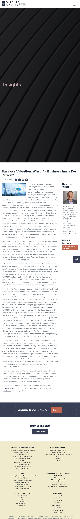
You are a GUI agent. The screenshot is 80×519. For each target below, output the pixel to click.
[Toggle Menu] (75, 2)
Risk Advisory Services (22, 464)
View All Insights (40, 431)
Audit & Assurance (57, 448)
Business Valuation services (15, 388)
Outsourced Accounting (57, 484)
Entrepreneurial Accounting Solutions (58, 474)
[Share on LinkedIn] (23, 180)
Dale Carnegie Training (22, 454)
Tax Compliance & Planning (22, 486)
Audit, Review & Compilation (57, 450)
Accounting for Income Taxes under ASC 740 (22, 476)
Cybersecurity (22, 496)
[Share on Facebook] (16, 180)
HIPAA (57, 456)
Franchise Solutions (58, 482)
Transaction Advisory (22, 468)
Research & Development (22, 482)
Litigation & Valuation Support (22, 462)
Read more (72, 233)
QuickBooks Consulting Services (57, 486)
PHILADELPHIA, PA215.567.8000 (57, 511)
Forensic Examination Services (22, 456)
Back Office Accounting (58, 478)
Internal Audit (22, 460)
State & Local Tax (22, 484)
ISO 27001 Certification (22, 504)
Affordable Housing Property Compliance (22, 450)
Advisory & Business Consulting (68, 248)
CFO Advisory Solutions (57, 480)
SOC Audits (57, 460)
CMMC (22, 498)
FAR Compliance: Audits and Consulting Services (57, 454)
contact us (7, 391)
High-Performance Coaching (22, 458)
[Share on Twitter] (19, 180)
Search (75, 5)
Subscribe (56, 410)
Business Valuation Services (22, 452)
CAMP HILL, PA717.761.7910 (57, 497)
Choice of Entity (22, 478)
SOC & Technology (22, 493)
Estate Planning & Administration (22, 480)
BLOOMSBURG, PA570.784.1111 (57, 506)
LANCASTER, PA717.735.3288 (57, 502)
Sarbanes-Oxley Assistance (22, 466)
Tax (22, 474)
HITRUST (57, 458)
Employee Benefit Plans (57, 452)
